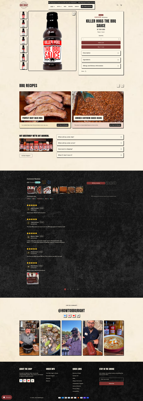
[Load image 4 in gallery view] (23, 40)
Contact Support (26, 155)
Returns (48, 381)
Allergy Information (77, 381)
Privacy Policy (76, 388)
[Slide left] (118, 85)
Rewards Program (50, 375)
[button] (52, 6)
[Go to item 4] (55, 190)
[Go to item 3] (47, 190)
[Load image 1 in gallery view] (23, 15)
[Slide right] (122, 85)
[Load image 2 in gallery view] (23, 23)
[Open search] (107, 183)
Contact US (75, 375)
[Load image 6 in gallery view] (23, 57)
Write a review (96, 183)
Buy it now (101, 47)
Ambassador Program (78, 383)
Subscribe (111, 383)
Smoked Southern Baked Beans (88, 118)
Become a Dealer (77, 373)
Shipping (48, 378)
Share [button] (82, 71)
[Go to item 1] (31, 190)
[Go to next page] (81, 289)
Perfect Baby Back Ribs (32, 118)
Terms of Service (77, 386)
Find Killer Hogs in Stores (52, 373)
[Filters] (111, 183)
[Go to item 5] (63, 190)
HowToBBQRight (39, 397)
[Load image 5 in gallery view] (23, 49)
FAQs (74, 378)
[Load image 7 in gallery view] (23, 65)
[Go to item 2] (39, 190)
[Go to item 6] (71, 190)
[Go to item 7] (79, 190)
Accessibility (76, 391)
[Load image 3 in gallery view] (23, 32)
